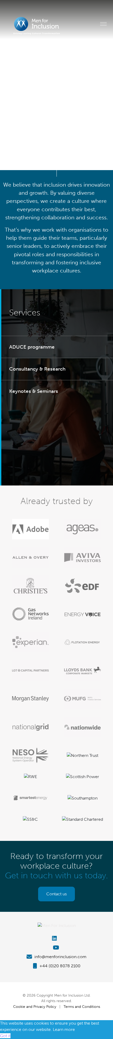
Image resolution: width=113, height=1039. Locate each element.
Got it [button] (5, 1035)
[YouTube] (56, 947)
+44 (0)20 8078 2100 (59, 965)
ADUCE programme (32, 347)
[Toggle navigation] (103, 24)
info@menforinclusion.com (59, 956)
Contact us (56, 893)
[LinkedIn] (56, 938)
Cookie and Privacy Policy (34, 1006)
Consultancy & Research (37, 369)
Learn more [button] (64, 1029)
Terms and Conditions (82, 1006)
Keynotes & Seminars (33, 391)
